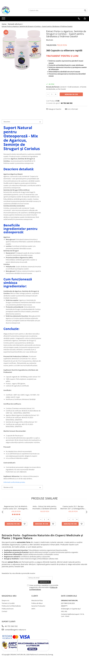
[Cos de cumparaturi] (84, 18)
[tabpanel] (22, 49)
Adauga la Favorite (54, 109)
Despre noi (5, 600)
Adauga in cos (71, 94)
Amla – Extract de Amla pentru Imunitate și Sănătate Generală (44, 507)
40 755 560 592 (11, 626)
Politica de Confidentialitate (11, 606)
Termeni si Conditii (8, 603)
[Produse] (4, 19)
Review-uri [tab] (8, 487)
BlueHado (49, 40)
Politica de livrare (7, 609)
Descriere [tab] (7, 122)
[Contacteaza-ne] (79, 18)
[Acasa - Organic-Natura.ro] (13, 10)
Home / (5, 24)
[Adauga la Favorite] (24, 524)
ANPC (33, 609)
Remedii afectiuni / (15, 24)
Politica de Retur (37, 603)
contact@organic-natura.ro (15, 629)
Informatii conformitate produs (14, 482)
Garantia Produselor (38, 606)
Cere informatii (72, 109)
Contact (4, 611)
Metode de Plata (37, 600)
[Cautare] (85, 10)
